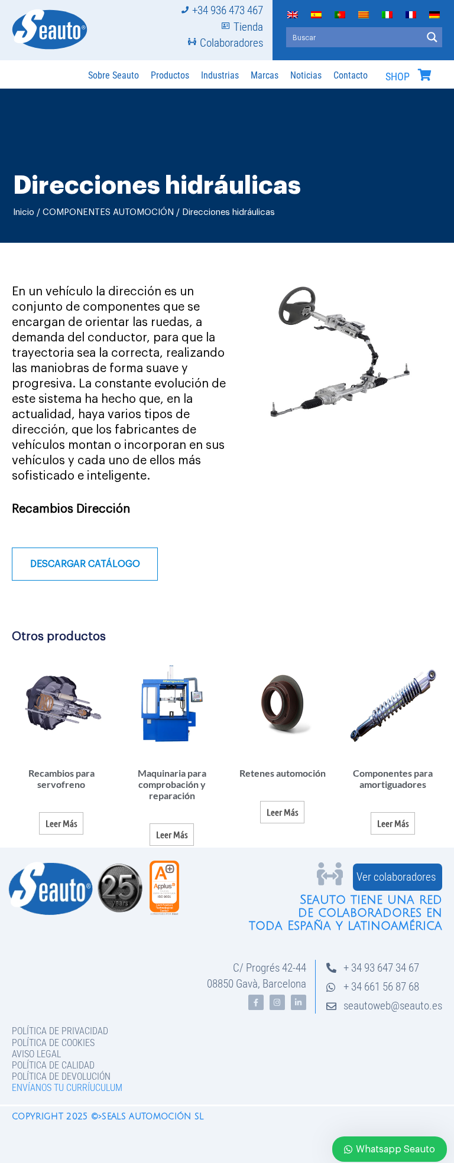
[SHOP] (424, 75)
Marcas (264, 75)
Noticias (306, 75)
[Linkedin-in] (298, 1002)
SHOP (397, 77)
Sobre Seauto (113, 75)
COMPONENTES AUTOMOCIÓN (108, 212)
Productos (170, 75)
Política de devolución (61, 1076)
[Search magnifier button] (432, 37)
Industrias (220, 75)
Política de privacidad (60, 1031)
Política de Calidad (53, 1065)
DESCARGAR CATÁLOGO (85, 564)
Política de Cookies (53, 1042)
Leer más (61, 823)
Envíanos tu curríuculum (67, 1087)
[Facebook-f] (256, 1002)
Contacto (350, 75)
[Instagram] (277, 1002)
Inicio (23, 212)
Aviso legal (36, 1054)
